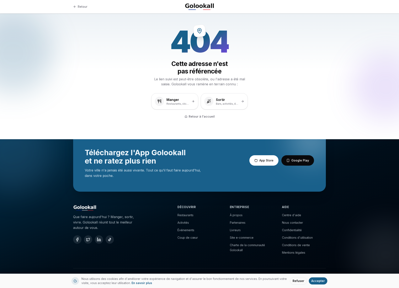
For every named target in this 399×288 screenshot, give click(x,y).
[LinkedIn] (99, 239)
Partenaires (237, 222)
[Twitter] (88, 239)
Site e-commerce (242, 237)
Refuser (298, 281)
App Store (266, 160)
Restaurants (185, 215)
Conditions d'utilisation (297, 237)
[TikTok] (110, 239)
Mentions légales (293, 252)
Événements (185, 230)
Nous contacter (292, 222)
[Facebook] (77, 239)
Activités (183, 222)
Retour (82, 6)
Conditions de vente (296, 245)
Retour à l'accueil (202, 116)
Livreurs (235, 230)
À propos (236, 215)
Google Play (300, 160)
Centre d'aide (291, 215)
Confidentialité (292, 230)
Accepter (318, 281)
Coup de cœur (187, 237)
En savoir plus (142, 283)
